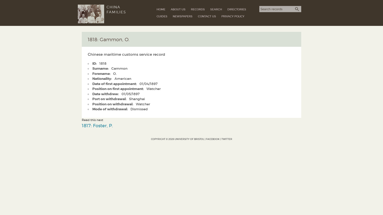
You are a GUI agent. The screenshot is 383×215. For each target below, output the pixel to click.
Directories (236, 9)
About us (178, 9)
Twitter (226, 139)
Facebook (213, 139)
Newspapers (182, 16)
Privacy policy (232, 16)
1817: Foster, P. (97, 125)
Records (198, 9)
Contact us (207, 16)
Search (216, 9)
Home (161, 9)
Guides (162, 16)
